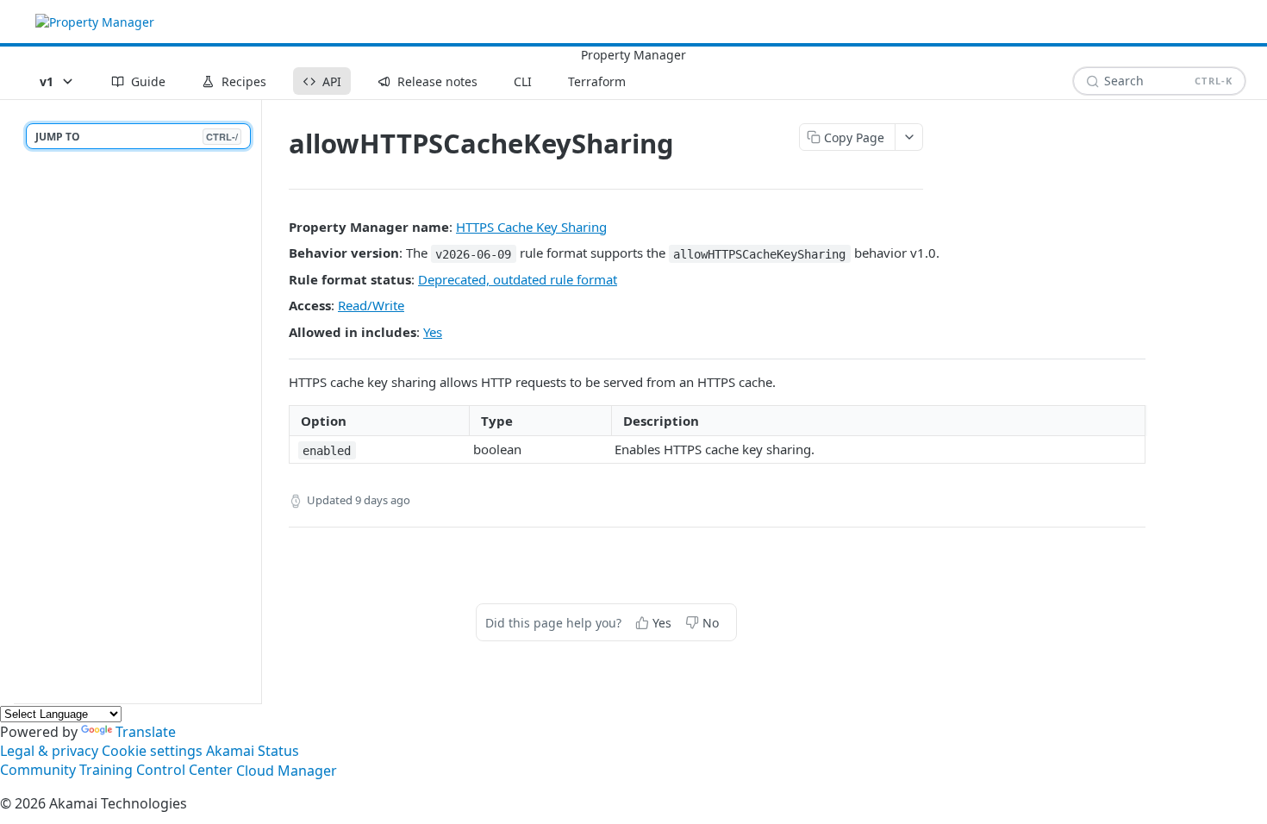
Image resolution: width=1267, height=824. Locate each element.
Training (106, 770)
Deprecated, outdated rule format (517, 279)
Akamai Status (252, 750)
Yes (432, 331)
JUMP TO (136, 136)
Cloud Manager (286, 770)
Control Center (184, 770)
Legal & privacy (49, 750)
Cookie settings (152, 750)
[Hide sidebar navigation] (257, 401)
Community (38, 770)
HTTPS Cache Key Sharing (531, 226)
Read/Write (371, 305)
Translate (145, 731)
